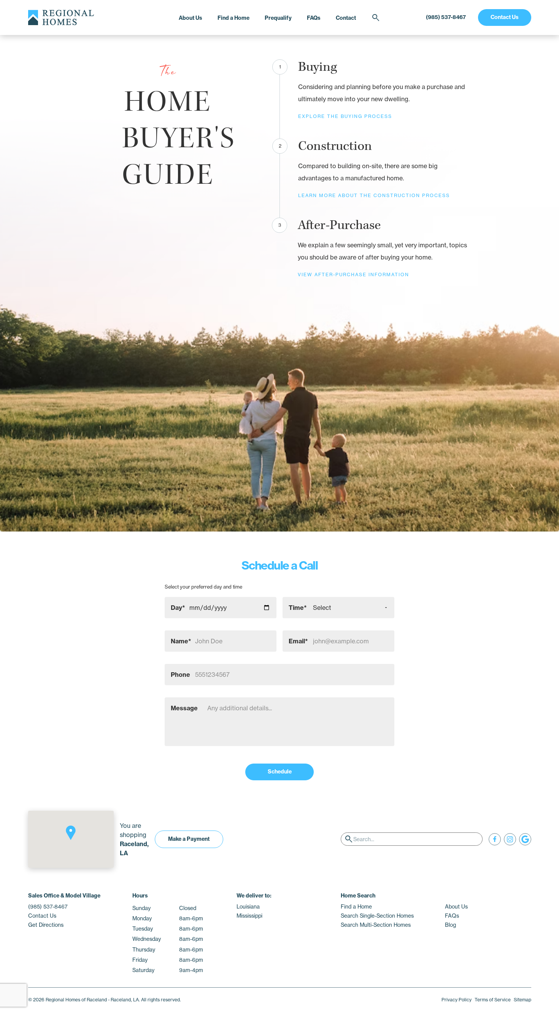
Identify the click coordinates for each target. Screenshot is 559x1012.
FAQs (314, 17)
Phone (180, 674)
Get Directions (46, 924)
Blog (450, 924)
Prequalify (278, 17)
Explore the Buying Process (345, 116)
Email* (298, 641)
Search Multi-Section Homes (376, 924)
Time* (298, 607)
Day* (178, 607)
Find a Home (233, 17)
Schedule (280, 771)
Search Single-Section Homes (377, 915)
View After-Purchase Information (353, 274)
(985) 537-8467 (446, 17)
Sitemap (522, 999)
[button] (71, 833)
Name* (181, 641)
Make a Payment (189, 838)
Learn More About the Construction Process (374, 195)
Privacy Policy (456, 999)
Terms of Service (493, 999)
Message (184, 708)
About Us (190, 17)
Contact (346, 17)
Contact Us (505, 17)
